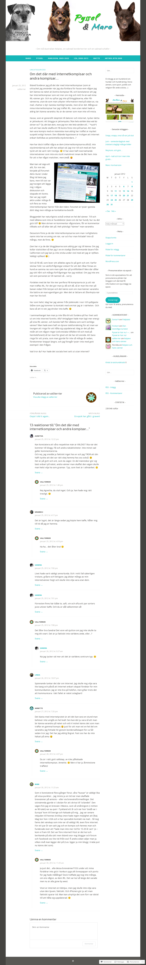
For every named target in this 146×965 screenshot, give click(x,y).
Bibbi (37, 784)
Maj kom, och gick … (114, 150)
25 (116, 200)
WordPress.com (112, 261)
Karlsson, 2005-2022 (58, 58)
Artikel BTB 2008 (113, 58)
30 (108, 204)
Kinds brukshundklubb (115, 362)
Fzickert (115, 326)
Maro (28, 58)
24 (112, 200)
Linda (37, 675)
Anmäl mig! (112, 300)
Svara (37, 472)
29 (132, 200)
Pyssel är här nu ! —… (121, 332)
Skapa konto (111, 237)
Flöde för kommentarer (115, 255)
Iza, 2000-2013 (81, 58)
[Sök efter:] (120, 70)
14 (128, 191)
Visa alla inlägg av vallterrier (45, 397)
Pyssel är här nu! (119, 335)
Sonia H (115, 319)
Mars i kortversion (113, 165)
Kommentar (89, 944)
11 (116, 191)
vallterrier (21, 89)
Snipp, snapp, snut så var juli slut (120, 135)
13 (124, 191)
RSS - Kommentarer (114, 393)
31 (112, 204)
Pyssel (39, 58)
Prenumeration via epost (119, 270)
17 (112, 195)
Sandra (38, 565)
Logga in (109, 243)
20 (124, 195)
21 (128, 195)
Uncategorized (38, 69)
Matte (96, 58)
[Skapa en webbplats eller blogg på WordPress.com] (73, 961)
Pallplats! (126, 319)
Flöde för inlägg (112, 249)
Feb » (113, 211)
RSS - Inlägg (111, 387)
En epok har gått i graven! (87, 415)
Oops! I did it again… (40, 415)
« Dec (108, 211)
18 (116, 195)
